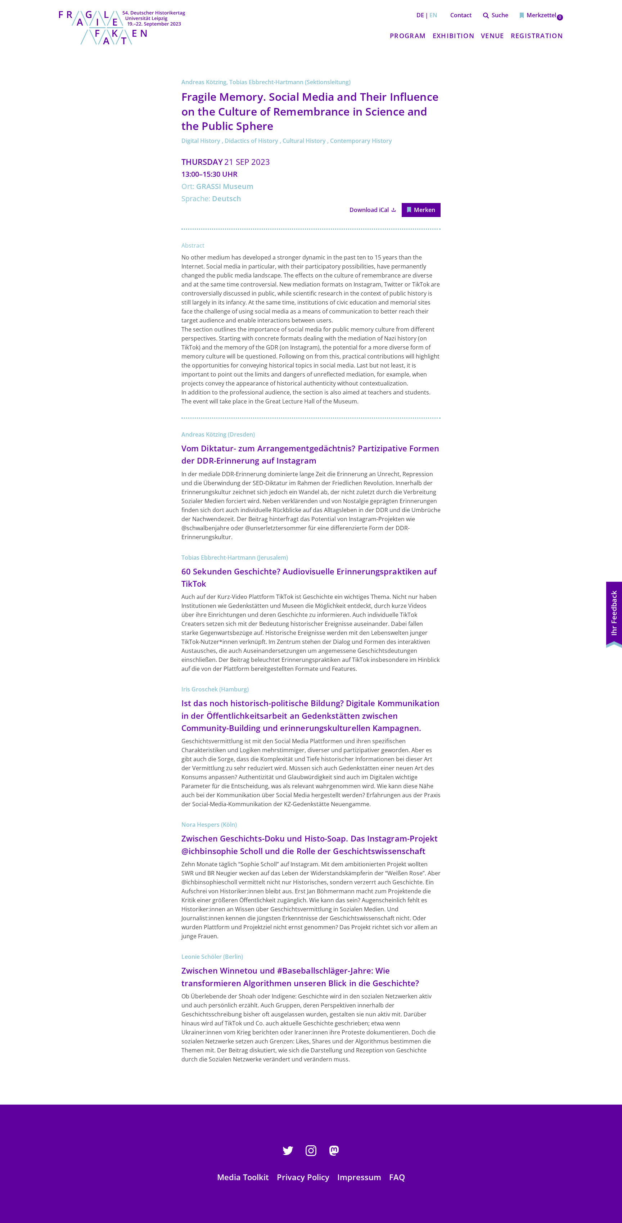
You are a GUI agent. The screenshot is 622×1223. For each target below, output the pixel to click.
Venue (492, 35)
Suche (500, 15)
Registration (537, 35)
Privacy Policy (303, 1177)
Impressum (359, 1177)
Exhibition (454, 35)
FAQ (397, 1177)
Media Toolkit (243, 1177)
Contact (461, 15)
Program (408, 35)
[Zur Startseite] (122, 28)
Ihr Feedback (614, 613)
